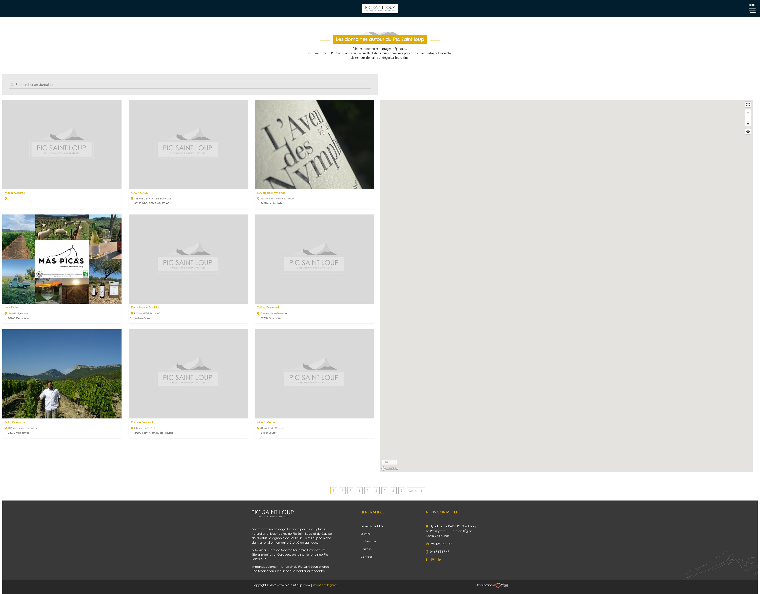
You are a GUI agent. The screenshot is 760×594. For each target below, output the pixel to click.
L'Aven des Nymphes (271, 192)
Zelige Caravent (268, 307)
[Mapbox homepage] (390, 468)
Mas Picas (11, 307)
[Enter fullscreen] (748, 104)
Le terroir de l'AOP (372, 526)
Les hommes (369, 541)
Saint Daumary (15, 422)
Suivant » (416, 491)
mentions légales (325, 585)
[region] (566, 286)
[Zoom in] (748, 112)
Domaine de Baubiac (146, 307)
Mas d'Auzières (15, 192)
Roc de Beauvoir (142, 422)
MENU (752, 5)
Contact (366, 556)
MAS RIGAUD (139, 192)
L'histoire (366, 549)
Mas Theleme (266, 422)
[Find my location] (748, 131)
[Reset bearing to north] (748, 124)
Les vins (365, 533)
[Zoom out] (748, 118)
